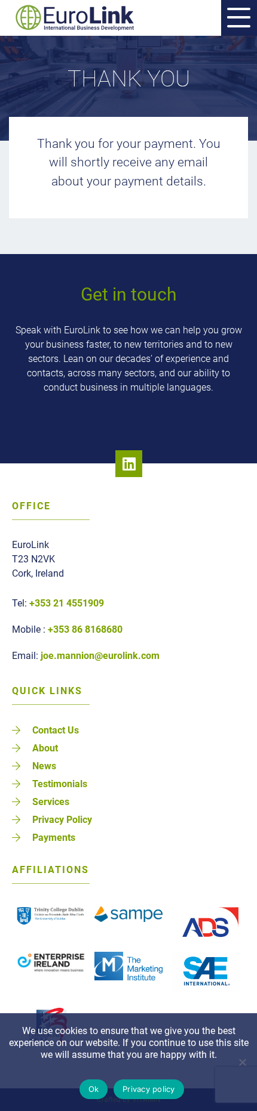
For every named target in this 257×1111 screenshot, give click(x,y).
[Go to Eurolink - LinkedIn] (128, 463)
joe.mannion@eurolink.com (100, 655)
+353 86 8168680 (85, 629)
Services (50, 801)
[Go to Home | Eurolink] (86, 18)
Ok (93, 1089)
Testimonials (59, 784)
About (45, 748)
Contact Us (55, 730)
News (44, 766)
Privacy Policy (62, 819)
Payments (53, 837)
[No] (242, 1062)
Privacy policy (149, 1089)
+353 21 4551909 (66, 603)
